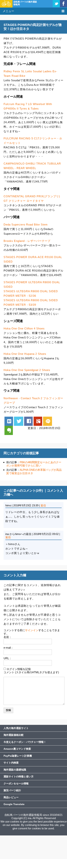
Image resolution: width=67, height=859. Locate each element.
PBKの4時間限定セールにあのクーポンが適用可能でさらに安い (33, 464)
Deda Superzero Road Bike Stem (26, 224)
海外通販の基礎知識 (15, 769)
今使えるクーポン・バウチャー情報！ (25, 741)
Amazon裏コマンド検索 (17, 748)
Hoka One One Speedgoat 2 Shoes (27, 370)
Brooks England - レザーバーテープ (27, 240)
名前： (8, 637)
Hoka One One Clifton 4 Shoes (24, 328)
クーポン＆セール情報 (16, 783)
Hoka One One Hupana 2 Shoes (25, 353)
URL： (8, 658)
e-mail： (8, 647)
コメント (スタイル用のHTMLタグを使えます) (31, 672)
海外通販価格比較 (14, 734)
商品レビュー (11, 797)
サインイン (31, 630)
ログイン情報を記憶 (19, 669)
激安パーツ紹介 (12, 790)
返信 (43, 505)
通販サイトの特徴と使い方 (19, 776)
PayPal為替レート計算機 (18, 755)
